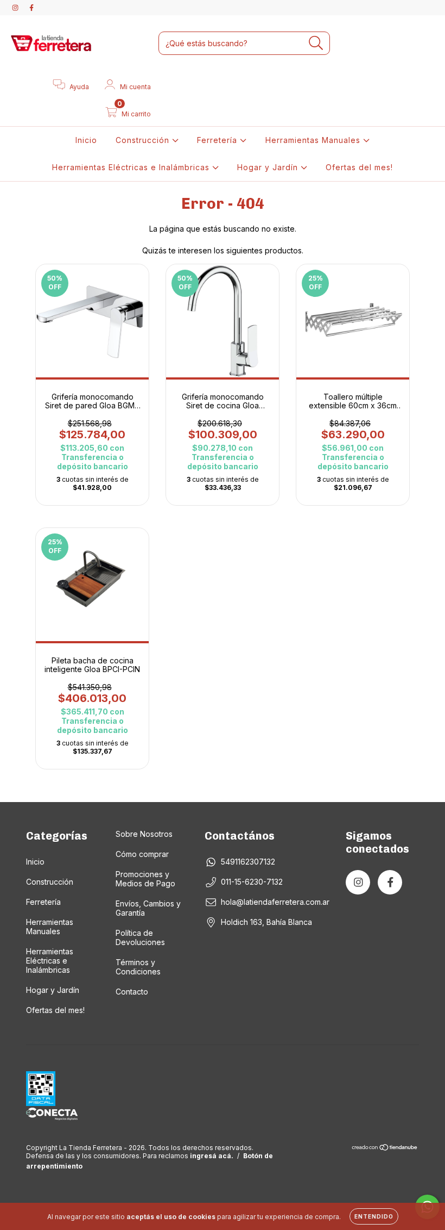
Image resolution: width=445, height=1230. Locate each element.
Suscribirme (148, 269)
